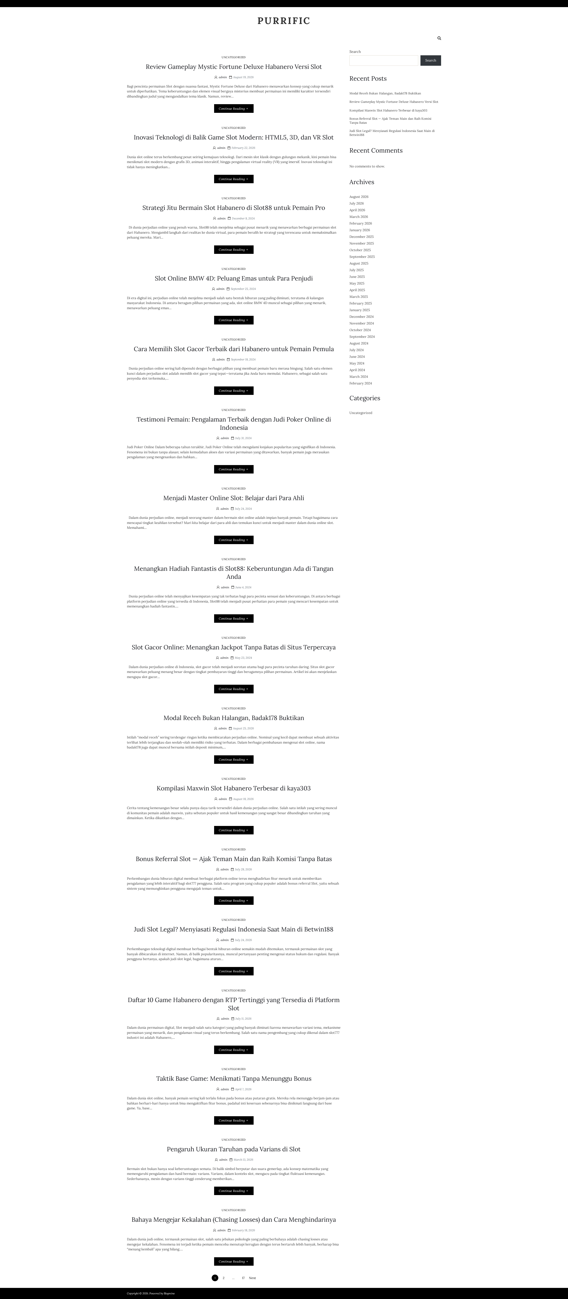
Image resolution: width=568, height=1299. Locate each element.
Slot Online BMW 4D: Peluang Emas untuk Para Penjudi (234, 278)
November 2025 (361, 243)
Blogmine (169, 1293)
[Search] (439, 38)
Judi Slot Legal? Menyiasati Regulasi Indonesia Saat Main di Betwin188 (233, 929)
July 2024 (356, 350)
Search (355, 51)
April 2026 (357, 210)
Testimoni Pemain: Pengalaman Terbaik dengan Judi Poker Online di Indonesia (234, 423)
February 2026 (360, 223)
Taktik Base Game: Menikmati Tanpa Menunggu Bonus (234, 1078)
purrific (284, 20)
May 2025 (356, 283)
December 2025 (361, 237)
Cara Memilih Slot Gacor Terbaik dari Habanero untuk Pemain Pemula (234, 349)
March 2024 (358, 376)
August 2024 (358, 343)
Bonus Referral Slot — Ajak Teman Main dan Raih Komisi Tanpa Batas (234, 859)
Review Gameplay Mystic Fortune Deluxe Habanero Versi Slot (234, 67)
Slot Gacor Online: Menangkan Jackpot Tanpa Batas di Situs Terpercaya (234, 647)
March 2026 (358, 217)
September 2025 (362, 257)
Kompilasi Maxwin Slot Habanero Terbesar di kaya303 (234, 788)
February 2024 (360, 383)
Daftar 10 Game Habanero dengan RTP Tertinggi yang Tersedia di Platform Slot (234, 1004)
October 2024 (360, 330)
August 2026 (359, 197)
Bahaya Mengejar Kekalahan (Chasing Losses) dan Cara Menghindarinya (234, 1219)
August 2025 (358, 263)
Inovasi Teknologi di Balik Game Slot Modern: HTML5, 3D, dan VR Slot (234, 137)
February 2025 (360, 303)
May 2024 (356, 363)
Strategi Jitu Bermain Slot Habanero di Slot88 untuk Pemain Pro (233, 208)
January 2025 (359, 310)
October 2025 (360, 250)
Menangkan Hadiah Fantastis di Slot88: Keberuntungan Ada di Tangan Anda (233, 573)
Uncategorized (234, 57)
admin (223, 77)
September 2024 (362, 336)
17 (243, 1277)
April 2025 (357, 290)
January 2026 (359, 230)
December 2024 (361, 316)
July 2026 (356, 203)
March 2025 (358, 296)
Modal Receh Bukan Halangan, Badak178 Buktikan (234, 718)
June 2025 (357, 277)
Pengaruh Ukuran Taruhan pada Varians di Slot (234, 1149)
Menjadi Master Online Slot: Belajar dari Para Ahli (233, 498)
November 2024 (361, 323)
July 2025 (356, 270)
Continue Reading (232, 109)
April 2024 (357, 370)
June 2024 (357, 356)
